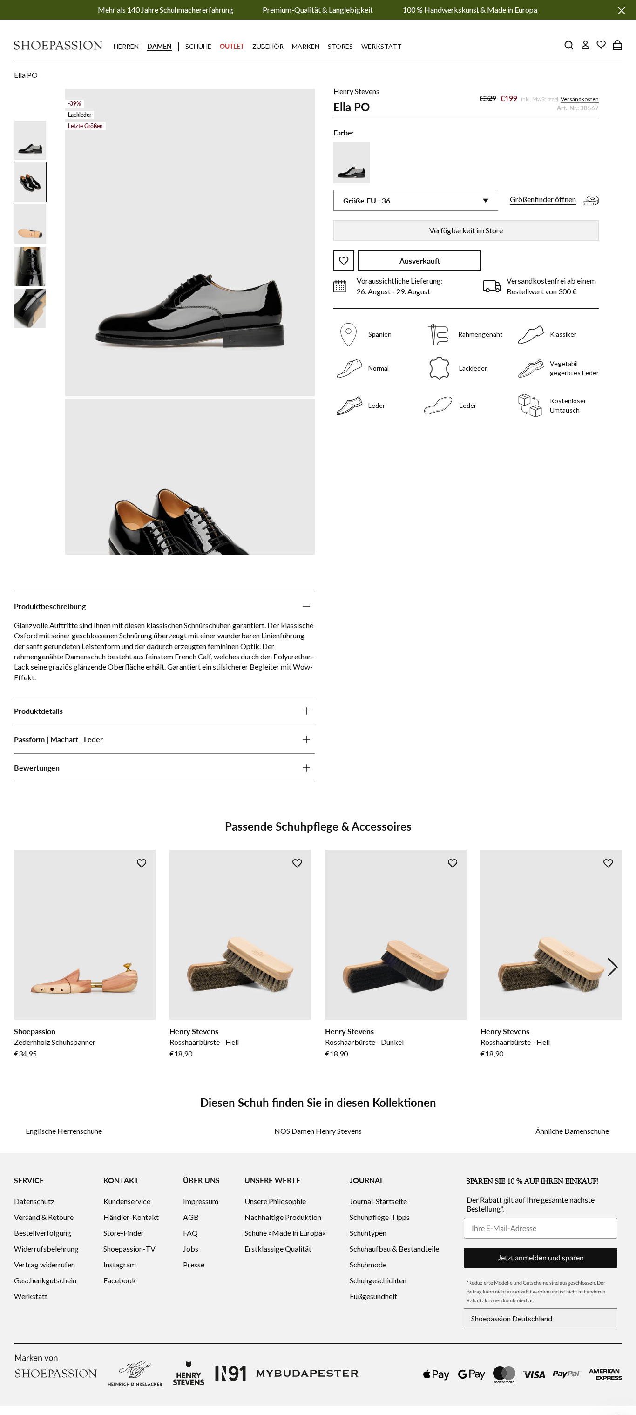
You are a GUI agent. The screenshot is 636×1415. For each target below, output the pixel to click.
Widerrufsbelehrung (46, 1248)
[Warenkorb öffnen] (617, 45)
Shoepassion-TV (129, 1248)
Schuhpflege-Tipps (380, 1216)
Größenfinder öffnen (543, 199)
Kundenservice (126, 1201)
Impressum (200, 1201)
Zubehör (268, 46)
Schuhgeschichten (378, 1280)
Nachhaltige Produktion (282, 1216)
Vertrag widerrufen (44, 1264)
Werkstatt (381, 46)
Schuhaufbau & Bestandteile (394, 1248)
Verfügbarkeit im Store (466, 230)
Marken (305, 46)
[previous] (23, 967)
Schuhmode (368, 1264)
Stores (340, 46)
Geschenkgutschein (45, 1280)
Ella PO (26, 74)
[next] (612, 967)
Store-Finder (123, 1232)
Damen (159, 46)
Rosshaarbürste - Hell (204, 1041)
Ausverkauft (419, 261)
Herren (126, 46)
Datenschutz (34, 1201)
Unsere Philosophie (275, 1201)
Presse (193, 1264)
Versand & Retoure (44, 1216)
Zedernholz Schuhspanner (54, 1041)
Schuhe (198, 46)
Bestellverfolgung (42, 1232)
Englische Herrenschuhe (64, 1130)
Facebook (119, 1280)
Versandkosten (580, 99)
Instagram (119, 1264)
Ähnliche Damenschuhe (572, 1130)
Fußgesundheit (373, 1296)
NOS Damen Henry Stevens (318, 1130)
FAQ (190, 1232)
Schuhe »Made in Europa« (284, 1232)
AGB (191, 1216)
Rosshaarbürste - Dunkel (364, 1041)
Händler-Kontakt (131, 1216)
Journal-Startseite (378, 1201)
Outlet (232, 46)
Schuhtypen (368, 1232)
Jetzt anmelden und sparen (541, 1257)
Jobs (190, 1248)
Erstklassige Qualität (277, 1248)
